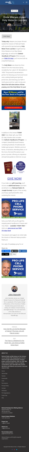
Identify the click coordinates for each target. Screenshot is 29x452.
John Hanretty (17, 25)
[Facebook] (12, 449)
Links (3, 380)
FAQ (3, 398)
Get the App (4, 373)
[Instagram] (14, 449)
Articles (8, 14)
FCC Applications (6, 393)
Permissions (5, 383)
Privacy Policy (5, 385)
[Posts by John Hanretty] (9, 25)
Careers (3, 376)
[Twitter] (16, 449)
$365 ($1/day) (9, 58)
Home (3, 371)
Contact (4, 388)
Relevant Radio (13, 446)
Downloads (4, 378)
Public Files (4, 395)
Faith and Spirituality (18, 14)
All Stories (4, 390)
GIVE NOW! (14, 178)
